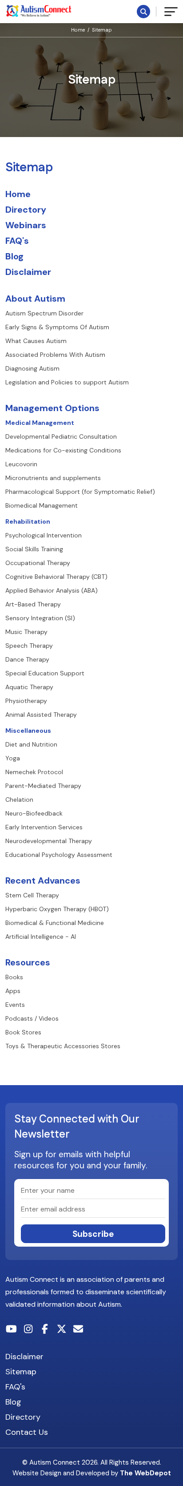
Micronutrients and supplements (53, 478)
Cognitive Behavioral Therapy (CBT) (56, 577)
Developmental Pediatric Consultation (61, 436)
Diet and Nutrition (31, 744)
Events (15, 1005)
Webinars (25, 225)
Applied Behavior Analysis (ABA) (51, 590)
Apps (12, 991)
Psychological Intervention (43, 535)
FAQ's (17, 240)
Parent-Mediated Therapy (43, 786)
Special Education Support (44, 673)
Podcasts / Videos (32, 1018)
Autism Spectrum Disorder (44, 313)
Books (14, 977)
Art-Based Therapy (33, 604)
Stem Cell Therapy (32, 895)
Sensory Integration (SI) (40, 618)
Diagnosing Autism (32, 368)
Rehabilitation (27, 521)
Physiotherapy (26, 701)
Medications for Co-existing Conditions (63, 450)
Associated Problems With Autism (55, 355)
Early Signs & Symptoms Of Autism (57, 327)
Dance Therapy (27, 659)
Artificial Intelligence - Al (40, 937)
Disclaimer (28, 272)
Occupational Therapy (37, 563)
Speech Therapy (29, 646)
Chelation (19, 799)
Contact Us (26, 1432)
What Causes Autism (36, 341)
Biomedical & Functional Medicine (54, 923)
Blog (14, 256)
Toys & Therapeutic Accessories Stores (62, 1046)
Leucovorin (21, 464)
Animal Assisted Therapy (41, 715)
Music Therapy (26, 632)
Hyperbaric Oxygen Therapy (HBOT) (57, 909)
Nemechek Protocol (34, 772)
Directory (25, 209)
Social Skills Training (34, 549)
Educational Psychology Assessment (58, 855)
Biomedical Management (41, 505)
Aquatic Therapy (29, 687)
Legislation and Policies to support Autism (67, 382)
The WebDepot (145, 1473)
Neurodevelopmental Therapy (48, 841)
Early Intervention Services (44, 827)
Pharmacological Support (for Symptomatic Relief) (80, 492)
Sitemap (102, 30)
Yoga (12, 758)
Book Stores (23, 1032)
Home (78, 30)
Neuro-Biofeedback (34, 813)
